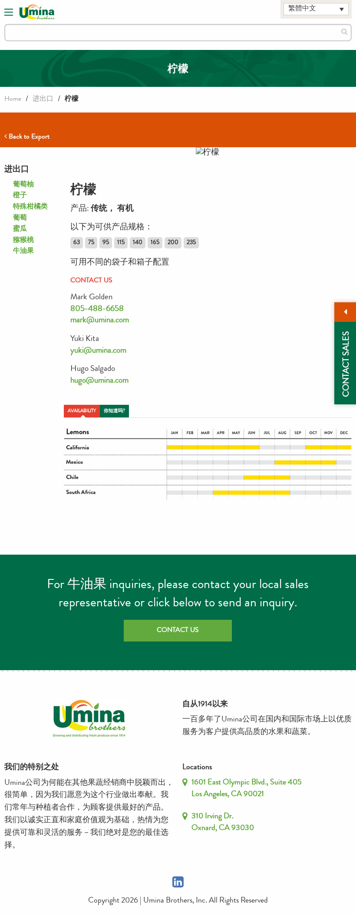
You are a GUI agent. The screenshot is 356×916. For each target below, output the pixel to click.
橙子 (20, 195)
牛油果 (23, 251)
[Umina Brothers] (37, 12)
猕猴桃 (23, 240)
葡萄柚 (23, 185)
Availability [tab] (82, 411)
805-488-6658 (97, 309)
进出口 (43, 99)
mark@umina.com (99, 321)
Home (12, 99)
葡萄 (20, 218)
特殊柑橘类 (30, 207)
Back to (28, 137)
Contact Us (178, 630)
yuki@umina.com (98, 351)
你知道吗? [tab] (114, 411)
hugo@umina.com (99, 381)
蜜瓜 (20, 229)
